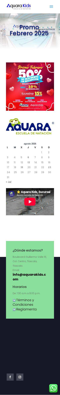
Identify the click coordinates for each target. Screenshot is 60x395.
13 (29, 162)
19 (22, 167)
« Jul (8, 182)
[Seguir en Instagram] (19, 377)
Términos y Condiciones (23, 302)
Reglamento (26, 309)
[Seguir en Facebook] (10, 377)
